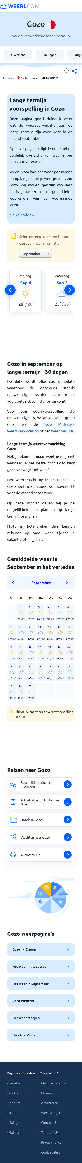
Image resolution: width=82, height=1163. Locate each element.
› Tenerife (14, 1103)
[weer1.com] (19, 6)
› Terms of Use (50, 1132)
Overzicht (18, 55)
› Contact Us (48, 1122)
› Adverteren (49, 1103)
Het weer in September (30, 983)
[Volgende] (69, 290)
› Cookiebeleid (50, 1152)
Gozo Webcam (23, 1001)
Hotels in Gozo (23, 1035)
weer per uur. (62, 430)
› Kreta (11, 1113)
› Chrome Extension (54, 1083)
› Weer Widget (50, 1113)
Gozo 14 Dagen (24, 949)
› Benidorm (15, 1083)
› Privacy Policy (50, 1142)
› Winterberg (16, 1093)
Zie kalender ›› (21, 214)
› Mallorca (14, 1132)
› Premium (47, 1093)
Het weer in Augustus (29, 966)
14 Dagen (49, 55)
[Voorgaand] (10, 290)
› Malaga (13, 1122)
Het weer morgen (26, 1018)
